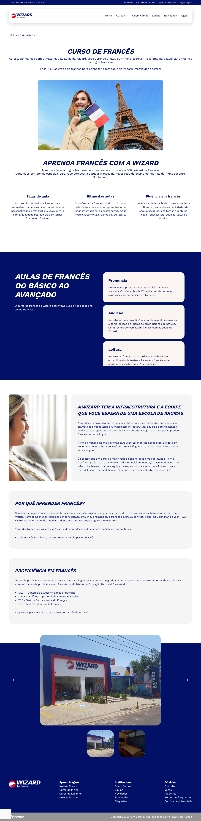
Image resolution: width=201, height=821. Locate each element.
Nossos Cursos (68, 786)
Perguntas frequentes (178, 797)
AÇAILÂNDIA (25, 35)
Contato (170, 786)
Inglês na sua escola (167, 2)
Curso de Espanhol (70, 793)
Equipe (156, 15)
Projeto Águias (185, 2)
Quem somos (140, 15)
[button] (100, 743)
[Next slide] (187, 680)
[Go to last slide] (13, 680)
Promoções (122, 797)
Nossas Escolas (68, 797)
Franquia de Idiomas (145, 2)
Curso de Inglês (68, 789)
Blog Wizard (122, 801)
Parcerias (128, 2)
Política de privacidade (178, 801)
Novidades (170, 15)
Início (12, 35)
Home (108, 15)
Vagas (183, 15)
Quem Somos (123, 786)
